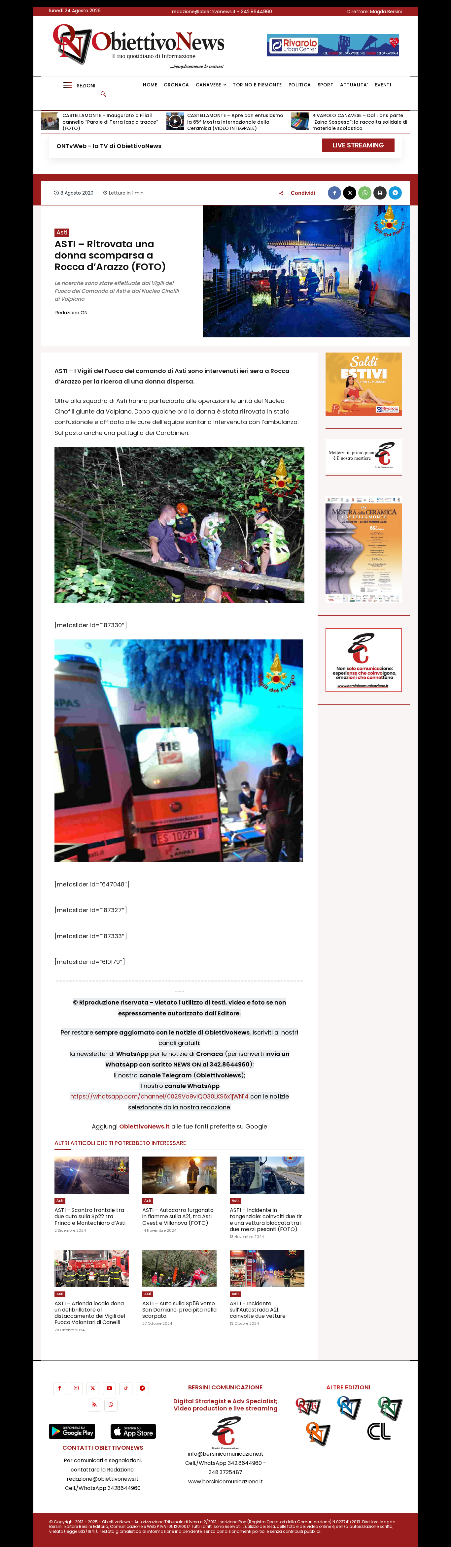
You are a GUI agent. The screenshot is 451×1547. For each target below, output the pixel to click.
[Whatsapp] (111, 1405)
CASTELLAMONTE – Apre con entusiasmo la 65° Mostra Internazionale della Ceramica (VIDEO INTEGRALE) (235, 122)
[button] (103, 94)
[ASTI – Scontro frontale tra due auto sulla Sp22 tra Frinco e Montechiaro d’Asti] (91, 1175)
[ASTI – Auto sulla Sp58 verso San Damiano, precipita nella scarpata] (179, 1268)
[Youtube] (109, 1388)
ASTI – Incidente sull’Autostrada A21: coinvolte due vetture (258, 1310)
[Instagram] (76, 1388)
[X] (349, 193)
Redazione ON (71, 312)
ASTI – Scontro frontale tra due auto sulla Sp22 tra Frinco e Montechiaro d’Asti (89, 1216)
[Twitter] (92, 1388)
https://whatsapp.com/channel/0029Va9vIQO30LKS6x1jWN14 (159, 1096)
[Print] (380, 193)
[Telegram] (395, 193)
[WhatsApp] (364, 193)
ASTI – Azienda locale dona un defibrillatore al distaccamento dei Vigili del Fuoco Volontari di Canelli (89, 1313)
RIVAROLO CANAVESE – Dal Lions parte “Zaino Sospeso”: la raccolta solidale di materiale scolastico (359, 122)
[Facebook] (334, 193)
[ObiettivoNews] (140, 46)
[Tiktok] (125, 1388)
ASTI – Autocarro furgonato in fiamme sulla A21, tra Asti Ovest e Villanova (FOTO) (178, 1216)
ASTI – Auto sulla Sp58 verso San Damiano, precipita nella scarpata (179, 1310)
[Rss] (94, 1405)
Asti (61, 232)
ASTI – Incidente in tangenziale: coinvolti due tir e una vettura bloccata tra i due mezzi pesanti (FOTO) (266, 1219)
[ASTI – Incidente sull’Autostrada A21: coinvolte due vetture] (267, 1268)
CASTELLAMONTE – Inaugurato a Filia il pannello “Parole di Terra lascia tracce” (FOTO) (110, 122)
